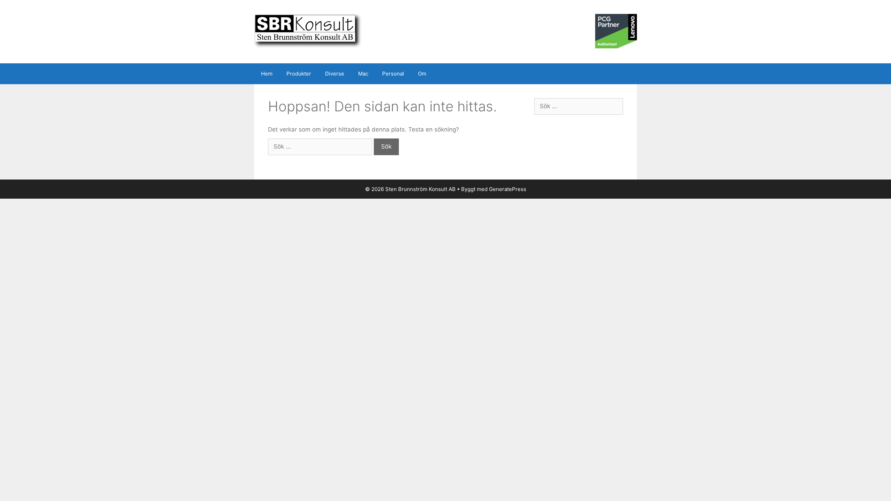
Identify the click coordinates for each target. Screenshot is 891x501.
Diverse (334, 73)
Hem (267, 73)
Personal (393, 73)
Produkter (298, 73)
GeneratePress (507, 189)
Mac (363, 73)
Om (422, 73)
